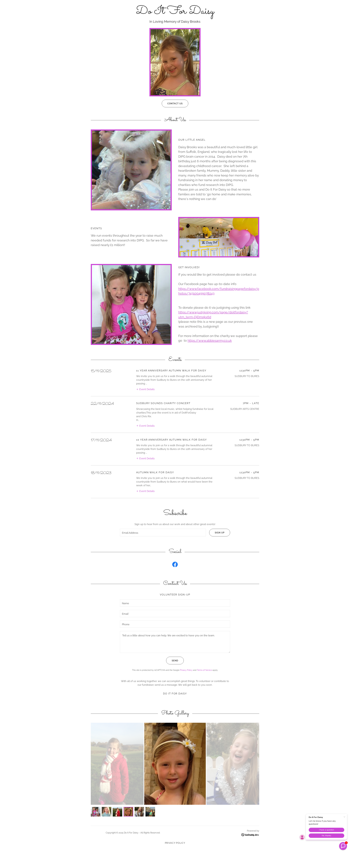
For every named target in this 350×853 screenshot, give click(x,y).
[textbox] (163, 532)
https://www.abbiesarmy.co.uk (210, 340)
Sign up (219, 532)
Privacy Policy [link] (186, 670)
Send (175, 660)
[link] (175, 12)
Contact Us (175, 103)
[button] (145, 389)
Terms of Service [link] (204, 670)
